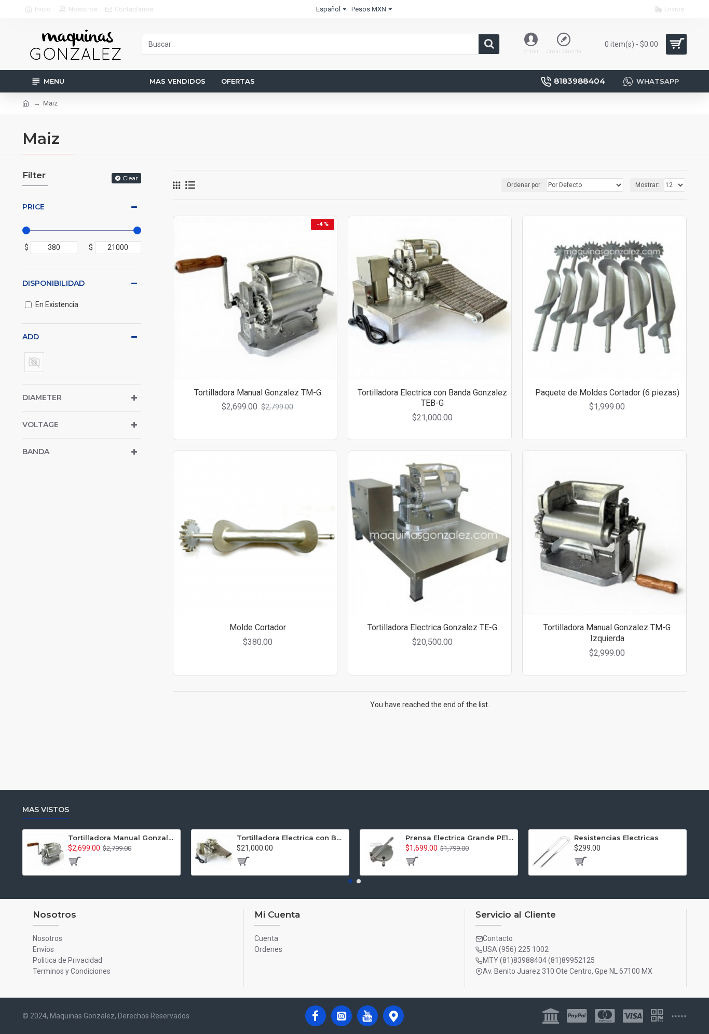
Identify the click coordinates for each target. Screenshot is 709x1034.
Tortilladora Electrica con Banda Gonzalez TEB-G (432, 398)
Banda (35, 451)
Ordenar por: (524, 185)
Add (30, 336)
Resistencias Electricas (616, 837)
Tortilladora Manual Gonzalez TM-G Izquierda (607, 632)
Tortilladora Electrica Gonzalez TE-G (432, 627)
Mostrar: (647, 185)
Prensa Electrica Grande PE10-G (459, 837)
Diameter (42, 397)
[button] (350, 881)
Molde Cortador (257, 627)
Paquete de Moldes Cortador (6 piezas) (607, 392)
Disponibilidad (53, 283)
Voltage (40, 424)
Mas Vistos (45, 809)
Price (33, 206)
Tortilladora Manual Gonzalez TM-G (257, 392)
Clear (130, 178)
